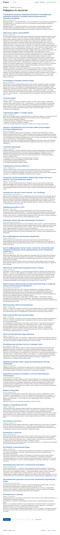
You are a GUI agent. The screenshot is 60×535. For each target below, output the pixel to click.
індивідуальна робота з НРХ (13, 207)
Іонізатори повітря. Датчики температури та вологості (24, 220)
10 (32, 519)
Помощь (42, 2)
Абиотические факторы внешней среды (18, 315)
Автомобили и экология (12, 421)
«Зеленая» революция (11, 147)
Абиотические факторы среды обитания (18, 334)
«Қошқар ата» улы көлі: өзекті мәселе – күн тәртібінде (24, 192)
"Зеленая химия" (9, 98)
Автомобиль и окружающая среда (16, 447)
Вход (36, 2)
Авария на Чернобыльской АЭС (15, 405)
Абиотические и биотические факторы (18, 305)
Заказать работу (51, 2)
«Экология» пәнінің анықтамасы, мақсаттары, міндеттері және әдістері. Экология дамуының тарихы (27, 178)
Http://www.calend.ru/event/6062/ (16, 33)
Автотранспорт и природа (13, 494)
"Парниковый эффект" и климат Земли (18, 113)
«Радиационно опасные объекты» (16, 166)
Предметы (6, 7)
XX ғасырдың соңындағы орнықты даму (18, 81)
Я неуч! (13, 530)
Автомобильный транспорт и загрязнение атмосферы (23, 465)
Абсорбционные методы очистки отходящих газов (22, 344)
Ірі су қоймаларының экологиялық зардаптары (21, 236)
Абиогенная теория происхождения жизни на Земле (23, 268)
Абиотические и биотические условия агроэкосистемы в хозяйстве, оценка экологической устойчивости (29, 285)
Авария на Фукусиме (11, 390)
